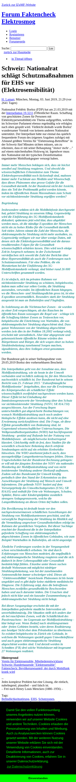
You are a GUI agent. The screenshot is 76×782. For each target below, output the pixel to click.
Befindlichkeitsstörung (15, 699)
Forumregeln (17, 41)
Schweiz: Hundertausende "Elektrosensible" (29, 664)
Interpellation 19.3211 (19, 113)
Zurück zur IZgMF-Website (19, 4)
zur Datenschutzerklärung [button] (24, 766)
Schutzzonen (46, 699)
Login (13, 31)
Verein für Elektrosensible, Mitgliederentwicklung (32, 661)
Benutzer (14, 38)
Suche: (6, 48)
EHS (34, 699)
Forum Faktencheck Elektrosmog (29, 18)
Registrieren (16, 34)
